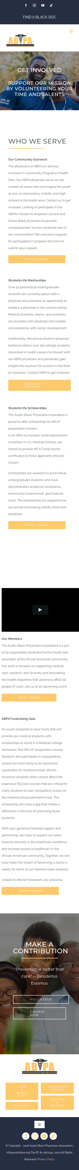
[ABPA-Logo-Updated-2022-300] (39, 1059)
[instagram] (35, 1136)
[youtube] (44, 1136)
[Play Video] (40, 610)
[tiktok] (53, 1136)
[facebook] (25, 1136)
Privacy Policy (46, 1159)
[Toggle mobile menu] (71, 31)
